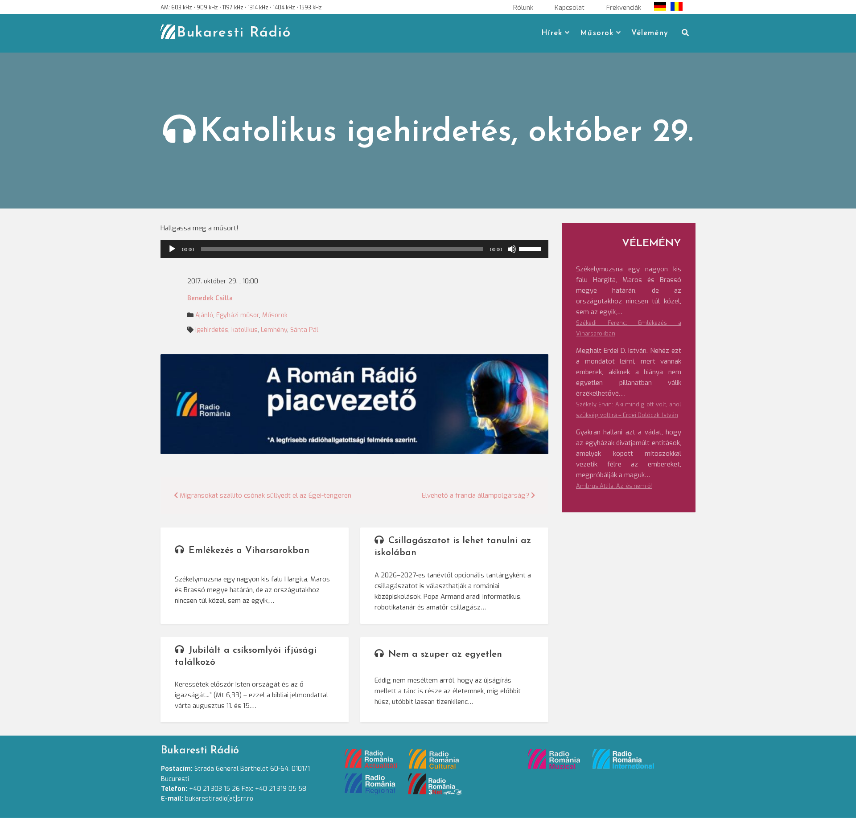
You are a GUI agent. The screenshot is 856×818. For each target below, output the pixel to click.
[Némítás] (511, 249)
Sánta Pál (304, 330)
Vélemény (649, 33)
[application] (354, 249)
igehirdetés (211, 330)
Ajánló (204, 315)
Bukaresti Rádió (234, 33)
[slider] (531, 248)
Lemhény (274, 330)
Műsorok (596, 33)
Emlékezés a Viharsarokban (249, 550)
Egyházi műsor (237, 315)
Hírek (551, 33)
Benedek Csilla (210, 298)
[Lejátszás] (172, 249)
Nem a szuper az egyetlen (445, 654)
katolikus (244, 330)
